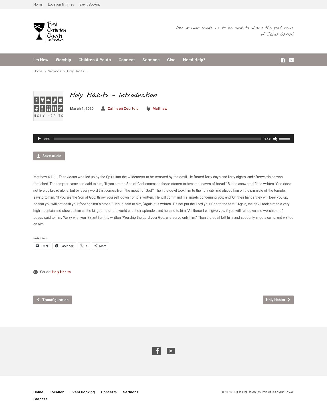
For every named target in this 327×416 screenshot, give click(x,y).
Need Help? (194, 60)
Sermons (150, 60)
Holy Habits (61, 272)
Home (37, 4)
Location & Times (61, 4)
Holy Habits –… (78, 71)
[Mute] (275, 138)
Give (171, 60)
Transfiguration (55, 300)
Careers (40, 399)
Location (57, 392)
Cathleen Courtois (123, 108)
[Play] (39, 138)
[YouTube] (291, 60)
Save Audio (51, 156)
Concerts (109, 392)
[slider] (285, 138)
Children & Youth (95, 60)
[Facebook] (283, 60)
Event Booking (90, 4)
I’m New (40, 60)
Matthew (160, 108)
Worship (63, 60)
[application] (163, 138)
